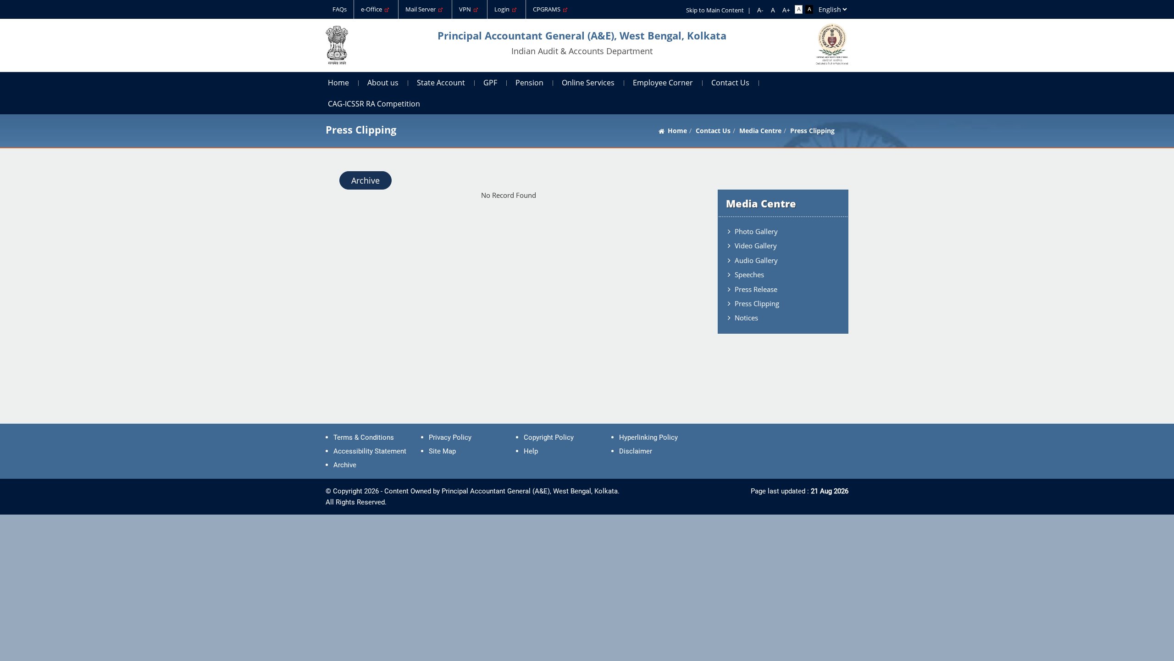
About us (383, 83)
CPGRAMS (548, 9)
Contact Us (730, 83)
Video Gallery (756, 245)
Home (338, 83)
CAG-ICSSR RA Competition (374, 104)
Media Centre (760, 130)
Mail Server (421, 9)
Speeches (749, 274)
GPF (490, 83)
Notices (746, 317)
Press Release (756, 289)
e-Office (373, 9)
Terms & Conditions (363, 437)
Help (531, 451)
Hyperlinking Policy (648, 437)
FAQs (339, 9)
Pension (529, 83)
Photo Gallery (756, 231)
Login (503, 9)
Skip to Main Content (715, 10)
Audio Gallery (756, 260)
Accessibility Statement (369, 451)
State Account (441, 83)
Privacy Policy (450, 437)
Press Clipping (757, 303)
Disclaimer (635, 451)
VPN (466, 9)
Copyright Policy (549, 437)
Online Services (588, 83)
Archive (365, 180)
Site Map (442, 451)
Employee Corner (663, 83)
